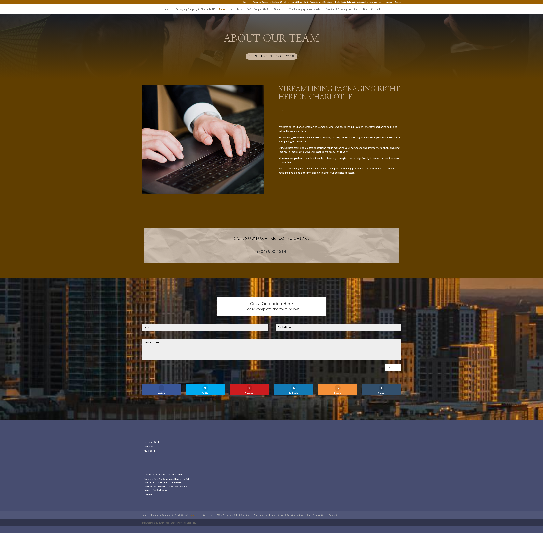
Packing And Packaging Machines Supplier (163, 474)
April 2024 (148, 446)
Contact (398, 2)
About (286, 2)
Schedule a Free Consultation (271, 56)
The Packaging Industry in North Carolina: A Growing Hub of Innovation (363, 2)
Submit (393, 367)
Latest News (297, 2)
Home (245, 2)
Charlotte (148, 494)
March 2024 (149, 451)
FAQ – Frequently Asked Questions (318, 2)
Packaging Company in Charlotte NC (267, 2)
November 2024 (151, 442)
